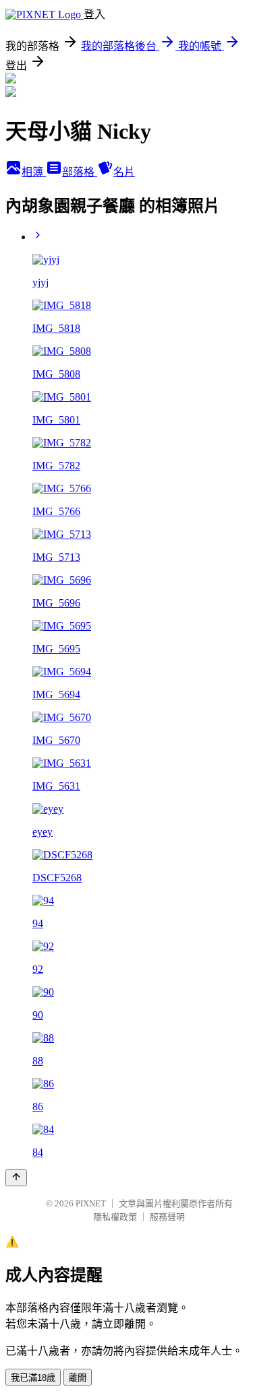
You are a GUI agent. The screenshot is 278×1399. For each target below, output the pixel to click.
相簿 (34, 172)
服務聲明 (167, 1217)
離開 (77, 1378)
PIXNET (91, 1203)
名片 (124, 172)
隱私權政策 (115, 1217)
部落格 (79, 172)
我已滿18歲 (33, 1378)
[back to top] (16, 1177)
